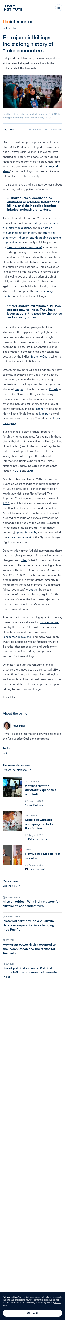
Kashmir (39, 408)
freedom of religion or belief (24, 247)
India (5, 28)
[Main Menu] (58, 7)
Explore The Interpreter (15, 769)
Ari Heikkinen (43, 839)
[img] (26, 869)
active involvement (19, 537)
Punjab (53, 389)
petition (33, 589)
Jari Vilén (30, 839)
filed (24, 560)
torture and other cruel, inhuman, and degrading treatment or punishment (32, 237)
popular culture (49, 622)
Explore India (10, 885)
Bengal (19, 389)
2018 (30, 470)
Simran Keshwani (34, 805)
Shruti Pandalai (37, 869)
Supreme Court (40, 356)
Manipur (44, 413)
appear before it (26, 532)
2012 (18, 470)
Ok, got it (32, 1313)
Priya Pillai (8, 129)
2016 (6, 503)
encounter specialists (17, 637)
